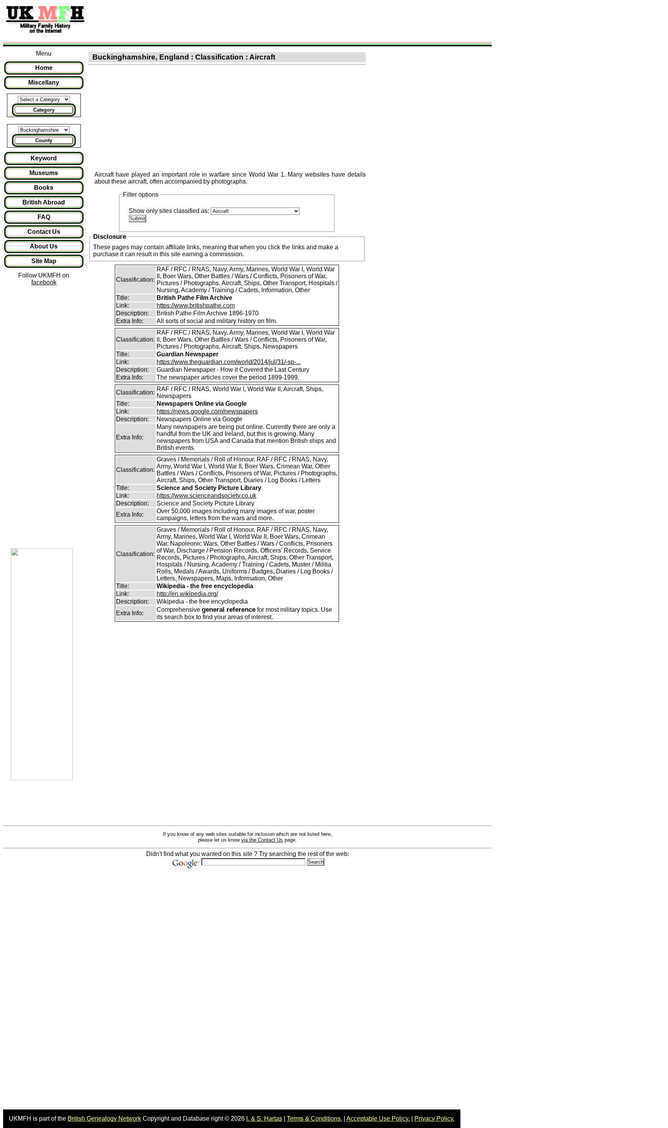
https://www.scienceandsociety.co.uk (206, 495)
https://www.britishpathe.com (196, 305)
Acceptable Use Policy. (378, 1118)
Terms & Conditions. (314, 1118)
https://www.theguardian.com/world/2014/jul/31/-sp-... (229, 362)
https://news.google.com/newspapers (207, 411)
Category (44, 110)
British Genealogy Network (104, 1118)
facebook (43, 282)
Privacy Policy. (434, 1118)
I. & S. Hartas (264, 1118)
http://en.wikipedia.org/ (187, 593)
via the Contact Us (262, 840)
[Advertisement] (233, 20)
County (43, 140)
